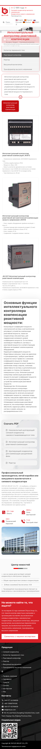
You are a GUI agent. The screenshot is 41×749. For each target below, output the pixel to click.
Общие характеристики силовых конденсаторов (20, 580)
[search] (4, 22)
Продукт (15, 42)
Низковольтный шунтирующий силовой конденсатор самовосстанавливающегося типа (20, 432)
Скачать (6, 685)
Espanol (29, 20)
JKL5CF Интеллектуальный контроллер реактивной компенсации (19, 277)
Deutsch (28, 22)
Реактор (7, 60)
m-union (23, 746)
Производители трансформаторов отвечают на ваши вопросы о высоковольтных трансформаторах (20, 590)
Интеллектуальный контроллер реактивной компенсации (21, 44)
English (20, 20)
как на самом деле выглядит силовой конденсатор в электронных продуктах (16, 575)
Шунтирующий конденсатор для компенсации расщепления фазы (19, 453)
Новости (6, 682)
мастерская (7, 688)
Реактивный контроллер (27, 42)
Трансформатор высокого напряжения (18, 69)
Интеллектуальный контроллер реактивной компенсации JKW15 (16, 154)
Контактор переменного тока (14, 50)
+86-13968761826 (10, 703)
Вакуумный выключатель (13, 64)
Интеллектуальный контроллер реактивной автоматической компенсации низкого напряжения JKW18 (20, 218)
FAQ (4, 692)
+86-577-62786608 (11, 700)
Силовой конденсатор (11, 652)
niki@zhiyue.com (10, 710)
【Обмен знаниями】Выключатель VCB (17, 585)
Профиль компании (10, 676)
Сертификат (7, 679)
